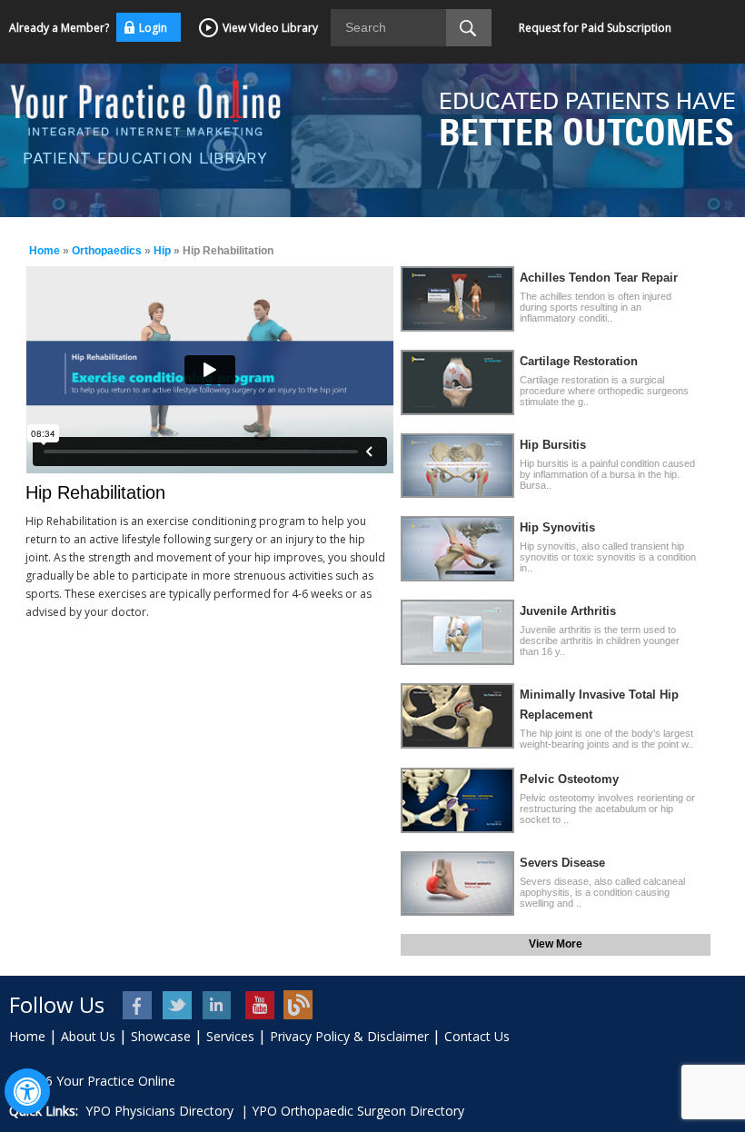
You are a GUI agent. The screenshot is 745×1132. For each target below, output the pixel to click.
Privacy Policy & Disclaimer (349, 1036)
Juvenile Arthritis (568, 611)
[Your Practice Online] (145, 97)
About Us (88, 1036)
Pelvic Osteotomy (569, 779)
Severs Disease (562, 862)
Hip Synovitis (557, 527)
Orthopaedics (107, 250)
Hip (162, 250)
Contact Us (477, 1036)
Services (230, 1036)
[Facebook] (138, 1005)
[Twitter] (178, 1005)
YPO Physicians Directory (159, 1110)
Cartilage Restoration (579, 361)
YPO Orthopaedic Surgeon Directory (358, 1110)
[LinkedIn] (218, 1005)
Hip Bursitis (553, 445)
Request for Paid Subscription (595, 27)
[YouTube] (258, 1005)
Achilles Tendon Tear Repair (599, 277)
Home (44, 250)
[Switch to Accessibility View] (27, 1091)
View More (555, 944)
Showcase (161, 1036)
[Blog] (298, 1005)
